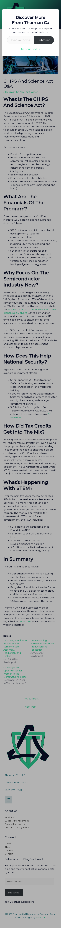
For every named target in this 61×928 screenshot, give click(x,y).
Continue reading (30, 49)
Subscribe (44, 40)
